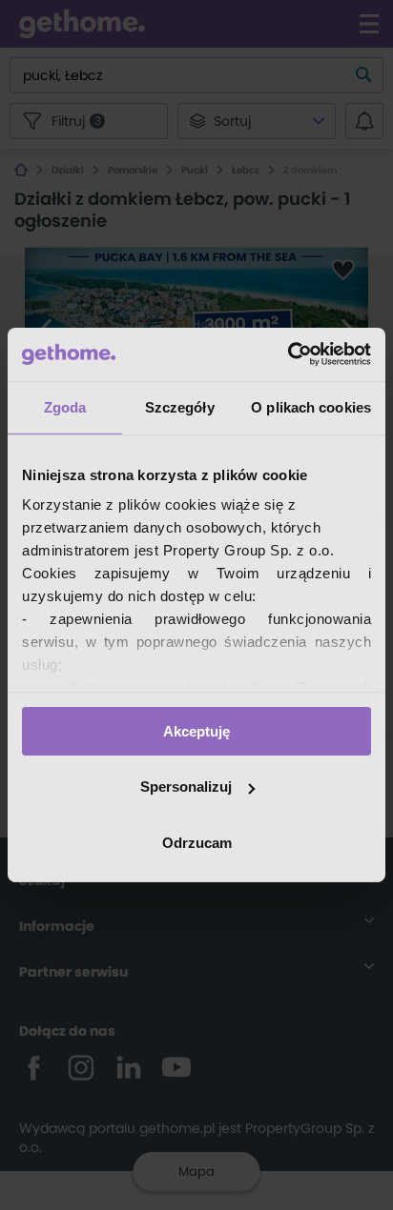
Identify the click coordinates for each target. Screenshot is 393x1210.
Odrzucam (197, 843)
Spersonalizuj (186, 786)
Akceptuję (196, 730)
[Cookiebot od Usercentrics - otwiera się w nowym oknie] (287, 354)
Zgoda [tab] (65, 406)
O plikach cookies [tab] (311, 406)
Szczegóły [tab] (180, 406)
